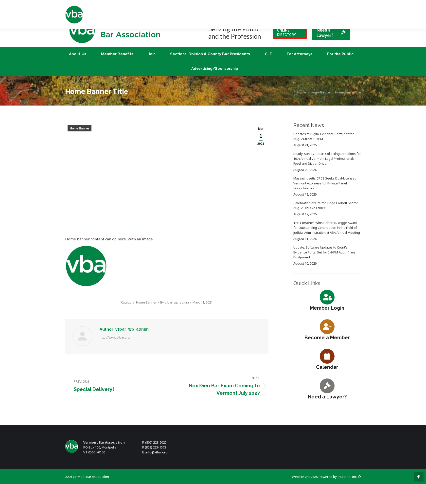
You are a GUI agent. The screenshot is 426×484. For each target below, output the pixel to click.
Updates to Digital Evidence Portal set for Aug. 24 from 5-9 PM (323, 136)
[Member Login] (327, 296)
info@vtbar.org (156, 452)
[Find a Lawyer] (327, 385)
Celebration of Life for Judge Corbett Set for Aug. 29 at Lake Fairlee (325, 205)
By (174, 302)
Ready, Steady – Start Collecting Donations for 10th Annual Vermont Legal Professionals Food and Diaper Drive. (327, 158)
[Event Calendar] (327, 356)
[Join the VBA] (327, 326)
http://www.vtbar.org (115, 337)
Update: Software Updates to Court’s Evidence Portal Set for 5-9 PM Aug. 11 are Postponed (324, 252)
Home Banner (79, 128)
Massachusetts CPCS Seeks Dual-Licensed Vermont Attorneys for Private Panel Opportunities (324, 183)
